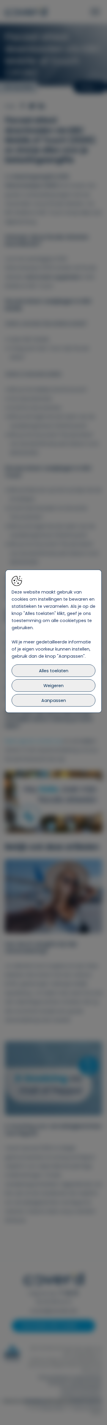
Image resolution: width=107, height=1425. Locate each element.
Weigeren (53, 686)
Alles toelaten (53, 671)
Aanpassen (53, 700)
